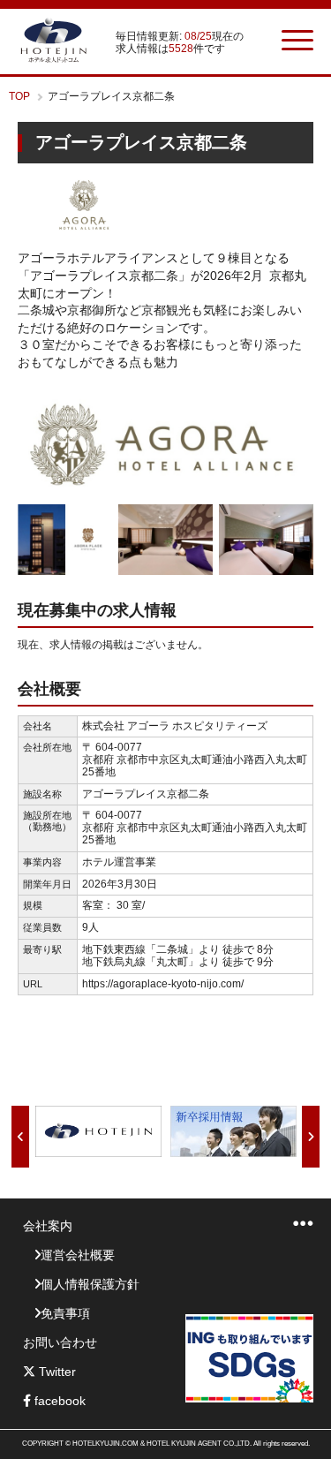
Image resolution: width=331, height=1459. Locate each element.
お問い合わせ (60, 1342)
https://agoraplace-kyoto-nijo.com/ (163, 984)
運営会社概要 (78, 1255)
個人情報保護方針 (90, 1284)
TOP (19, 96)
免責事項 (65, 1313)
